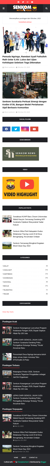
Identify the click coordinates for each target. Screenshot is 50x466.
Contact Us (33, 457)
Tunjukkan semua (25, 22)
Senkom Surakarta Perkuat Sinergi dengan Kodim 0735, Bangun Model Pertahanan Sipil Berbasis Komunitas (24, 104)
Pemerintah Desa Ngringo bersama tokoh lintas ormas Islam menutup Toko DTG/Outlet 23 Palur (29, 357)
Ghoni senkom (9, 67)
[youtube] (32, 2)
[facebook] (18, 2)
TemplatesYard (23, 462)
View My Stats (8, 312)
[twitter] (23, 2)
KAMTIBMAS (25, 274)
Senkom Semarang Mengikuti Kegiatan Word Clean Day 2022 (28, 244)
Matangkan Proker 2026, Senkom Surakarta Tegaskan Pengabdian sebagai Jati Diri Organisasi (29, 374)
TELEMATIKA (25, 290)
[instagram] (27, 2)
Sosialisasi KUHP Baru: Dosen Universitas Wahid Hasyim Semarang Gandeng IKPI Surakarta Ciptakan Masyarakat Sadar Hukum (30, 221)
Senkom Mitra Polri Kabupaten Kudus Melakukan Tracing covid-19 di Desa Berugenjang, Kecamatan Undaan (28, 234)
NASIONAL (25, 282)
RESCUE (25, 286)
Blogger (43, 462)
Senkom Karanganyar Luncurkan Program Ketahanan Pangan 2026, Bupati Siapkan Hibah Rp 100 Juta (30, 330)
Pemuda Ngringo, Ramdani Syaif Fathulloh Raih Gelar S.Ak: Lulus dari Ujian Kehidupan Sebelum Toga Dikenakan (24, 59)
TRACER (25, 294)
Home (16, 457)
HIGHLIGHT (25, 270)
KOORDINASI (25, 278)
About (24, 457)
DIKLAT (25, 266)
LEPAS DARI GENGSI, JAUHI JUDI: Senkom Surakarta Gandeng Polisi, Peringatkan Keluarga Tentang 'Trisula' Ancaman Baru (28, 344)
